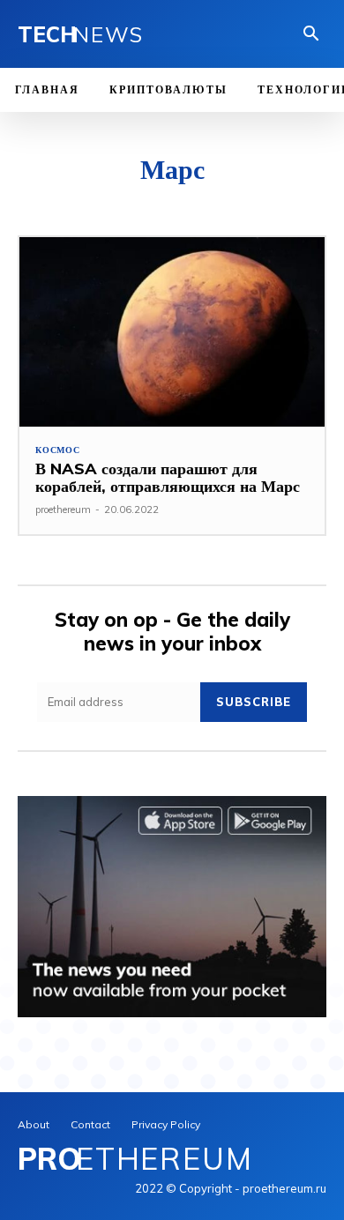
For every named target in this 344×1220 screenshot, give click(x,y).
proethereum (63, 509)
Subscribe (253, 702)
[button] (311, 35)
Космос (57, 450)
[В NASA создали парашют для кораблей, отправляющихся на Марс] (172, 332)
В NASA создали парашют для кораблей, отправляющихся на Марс (167, 477)
